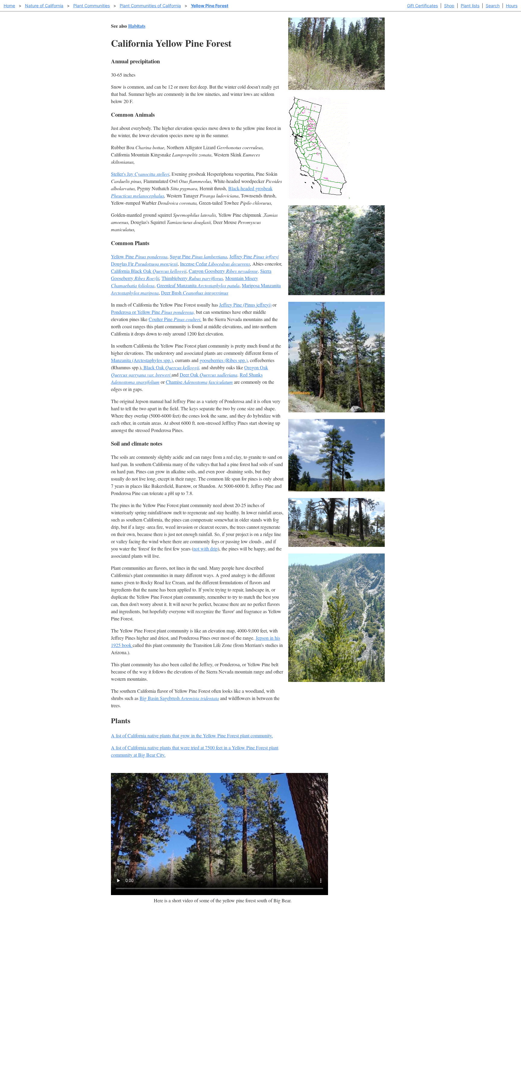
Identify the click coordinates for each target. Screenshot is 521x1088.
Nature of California (44, 5)
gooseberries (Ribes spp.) (224, 360)
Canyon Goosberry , (224, 271)
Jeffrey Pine (254, 256)
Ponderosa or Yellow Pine (153, 312)
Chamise (199, 382)
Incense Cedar (215, 263)
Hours (511, 5)
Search (493, 5)
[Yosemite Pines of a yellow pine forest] (336, 410)
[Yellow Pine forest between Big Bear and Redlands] (336, 293)
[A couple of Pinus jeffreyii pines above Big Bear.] (336, 489)
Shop (449, 5)
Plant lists (470, 5)
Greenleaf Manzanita (198, 285)
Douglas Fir (144, 263)
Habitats (136, 25)
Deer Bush (194, 292)
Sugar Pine (198, 256)
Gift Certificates (422, 5)
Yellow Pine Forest (209, 5)
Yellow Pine (139, 256)
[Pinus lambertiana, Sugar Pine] (336, 680)
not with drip (205, 548)
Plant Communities (91, 5)
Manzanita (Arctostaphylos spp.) (142, 360)
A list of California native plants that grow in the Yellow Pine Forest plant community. (192, 735)
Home (9, 5)
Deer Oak (208, 374)
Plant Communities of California (150, 5)
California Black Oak (148, 271)
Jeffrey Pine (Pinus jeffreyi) (245, 304)
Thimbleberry (192, 278)
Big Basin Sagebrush (179, 698)
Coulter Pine (175, 319)
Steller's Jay (140, 174)
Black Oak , (171, 367)
